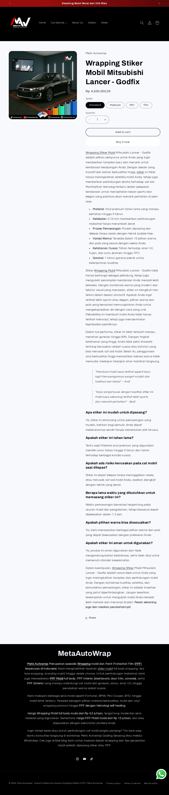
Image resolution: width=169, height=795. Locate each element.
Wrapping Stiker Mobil (100, 152)
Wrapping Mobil (104, 270)
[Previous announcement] (9, 3)
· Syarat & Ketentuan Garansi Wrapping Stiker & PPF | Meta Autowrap (68, 783)
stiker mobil (105, 668)
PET (132, 105)
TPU (146, 105)
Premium (115, 105)
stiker (140, 172)
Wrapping (84, 663)
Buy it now (123, 142)
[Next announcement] (159, 3)
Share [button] (92, 618)
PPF (138, 663)
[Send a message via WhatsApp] (161, 774)
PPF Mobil (56, 678)
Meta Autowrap (37, 663)
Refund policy (151, 783)
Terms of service (132, 783)
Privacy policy (113, 783)
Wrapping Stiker (123, 568)
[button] (142, 23)
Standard (95, 105)
